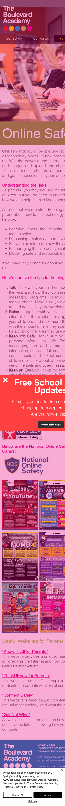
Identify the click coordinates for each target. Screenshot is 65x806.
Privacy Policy (36, 786)
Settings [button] (32, 801)
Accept (48, 795)
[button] (5, 380)
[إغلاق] (60, 772)
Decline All (17, 795)
